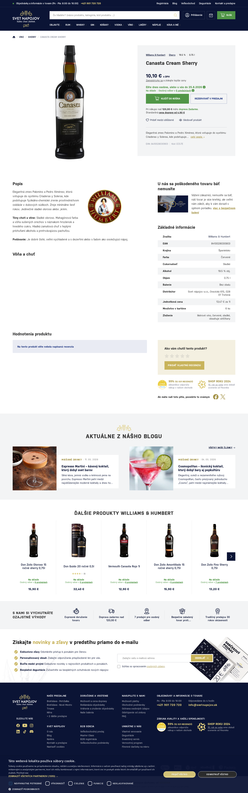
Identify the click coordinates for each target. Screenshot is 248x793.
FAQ (124, 716)
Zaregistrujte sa (154, 80)
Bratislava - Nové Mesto (59, 705)
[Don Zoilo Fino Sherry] (214, 540)
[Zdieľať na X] (223, 397)
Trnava (50, 708)
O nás (50, 731)
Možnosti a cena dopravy (93, 701)
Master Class (87, 735)
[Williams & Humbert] (104, 206)
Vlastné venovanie (132, 731)
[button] (83, 776)
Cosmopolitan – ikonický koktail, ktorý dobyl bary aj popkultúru (201, 468)
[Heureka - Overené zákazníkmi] (162, 384)
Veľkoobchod (188, 3)
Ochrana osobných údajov (135, 708)
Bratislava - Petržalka (58, 701)
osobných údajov (156, 666)
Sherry (172, 55)
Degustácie (205, 3)
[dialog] (124, 774)
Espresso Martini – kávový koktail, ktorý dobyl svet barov (85, 468)
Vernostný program (132, 743)
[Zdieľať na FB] (215, 397)
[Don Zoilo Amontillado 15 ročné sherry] (169, 540)
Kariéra (50, 739)
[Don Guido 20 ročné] (79, 540)
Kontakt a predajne (225, 3)
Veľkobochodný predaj (92, 731)
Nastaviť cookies (55, 746)
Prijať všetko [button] (179, 774)
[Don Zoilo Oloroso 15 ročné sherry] (33, 540)
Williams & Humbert (155, 55)
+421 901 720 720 (169, 705)
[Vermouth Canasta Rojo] (124, 540)
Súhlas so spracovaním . (143, 666)
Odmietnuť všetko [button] (217, 774)
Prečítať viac (23, 772)
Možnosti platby (130, 701)
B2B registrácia (88, 739)
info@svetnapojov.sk (202, 705)
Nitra (49, 712)
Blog (174, 3)
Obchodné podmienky (133, 705)
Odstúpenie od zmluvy (134, 712)
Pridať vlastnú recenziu (184, 365)
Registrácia (162, 3)
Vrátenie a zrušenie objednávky (97, 708)
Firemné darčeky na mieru (135, 746)
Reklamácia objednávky (92, 705)
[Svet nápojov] (14, 37)
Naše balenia (87, 712)
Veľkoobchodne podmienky (94, 743)
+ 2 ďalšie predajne (57, 716)
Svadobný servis (130, 739)
